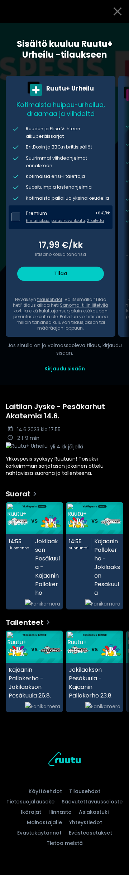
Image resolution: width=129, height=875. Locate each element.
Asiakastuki (94, 812)
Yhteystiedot (85, 822)
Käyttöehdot (45, 791)
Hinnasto (60, 812)
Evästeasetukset (90, 832)
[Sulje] (117, 11)
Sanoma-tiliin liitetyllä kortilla (61, 308)
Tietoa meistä (65, 843)
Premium (36, 213)
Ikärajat (31, 812)
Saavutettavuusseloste (92, 801)
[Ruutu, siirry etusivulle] (64, 760)
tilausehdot (49, 299)
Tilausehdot (84, 791)
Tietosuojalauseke (30, 801)
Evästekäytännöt (39, 832)
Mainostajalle (44, 822)
